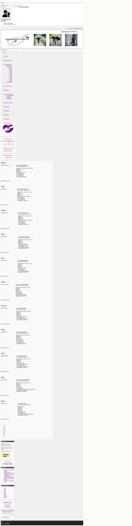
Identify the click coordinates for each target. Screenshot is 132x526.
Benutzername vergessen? (9, 24)
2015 (11, 68)
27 (4, 435)
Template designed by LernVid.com (8, 524)
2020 (11, 74)
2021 (11, 75)
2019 (11, 73)
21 (4, 429)
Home (5, 52)
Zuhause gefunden (8, 64)
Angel (3, 186)
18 (4, 425)
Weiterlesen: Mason (5, 419)
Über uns (6, 56)
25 (4, 433)
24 (4, 432)
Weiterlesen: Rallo (5, 371)
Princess (4, 305)
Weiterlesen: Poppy (5, 347)
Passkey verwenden (6, 19)
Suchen (2, 50)
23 (4, 431)
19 (4, 426)
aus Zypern (9, 96)
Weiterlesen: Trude (5, 252)
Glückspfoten (9, 82)
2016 (11, 70)
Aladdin (3, 210)
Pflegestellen (6, 110)
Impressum (74, 28)
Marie (3, 377)
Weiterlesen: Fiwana (5, 300)
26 (4, 434)
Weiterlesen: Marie (5, 395)
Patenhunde (6, 90)
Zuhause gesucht (7, 60)
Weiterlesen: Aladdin (5, 228)
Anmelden (3, 20)
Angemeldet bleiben (6, 8)
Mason (3, 401)
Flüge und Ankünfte (8, 86)
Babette (3, 162)
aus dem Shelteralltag (9, 98)
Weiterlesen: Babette (5, 180)
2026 (11, 81)
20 (4, 427)
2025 (11, 79)
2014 (11, 67)
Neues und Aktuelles (8, 94)
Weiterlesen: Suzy (4, 276)
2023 (11, 77)
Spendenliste (6, 106)
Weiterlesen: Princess (5, 323)
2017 (11, 71)
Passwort (17, 6)
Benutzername (18, 5)
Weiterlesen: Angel (5, 204)
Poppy (3, 329)
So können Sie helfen (8, 102)
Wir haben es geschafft (9, 66)
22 (4, 430)
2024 (11, 78)
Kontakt (70, 28)
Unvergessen (6, 118)
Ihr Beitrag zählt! (7, 463)
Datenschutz (80, 28)
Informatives (6, 114)
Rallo (2, 353)
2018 (11, 72)
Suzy (2, 258)
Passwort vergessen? (8, 23)
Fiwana (3, 282)
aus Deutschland (10, 95)
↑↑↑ (1, 522)
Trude (3, 234)
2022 (11, 76)
